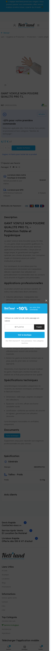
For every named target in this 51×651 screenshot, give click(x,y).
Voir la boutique (24, 335)
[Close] (46, 300)
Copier (39, 327)
